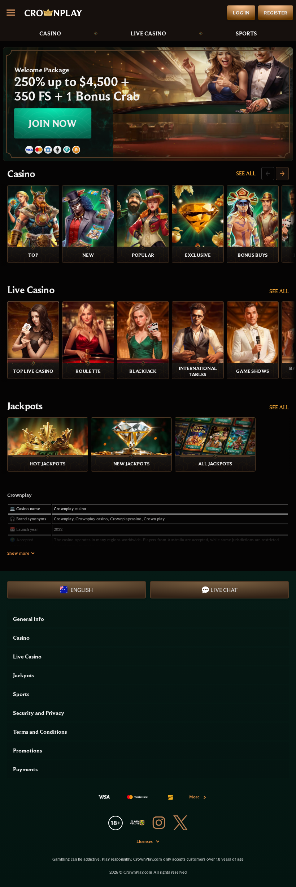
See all (246, 173)
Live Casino (148, 33)
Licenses (144, 841)
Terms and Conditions (40, 731)
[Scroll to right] (282, 173)
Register (275, 12)
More (194, 796)
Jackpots (24, 406)
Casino (50, 33)
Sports (246, 33)
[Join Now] (148, 104)
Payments (25, 769)
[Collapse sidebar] (11, 13)
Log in (241, 12)
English (81, 589)
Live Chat (224, 589)
